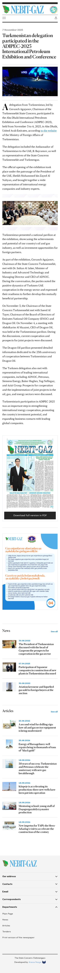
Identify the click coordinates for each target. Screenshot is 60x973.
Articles (6, 925)
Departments (9, 907)
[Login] (56, 18)
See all (54, 631)
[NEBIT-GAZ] (19, 863)
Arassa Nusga (35, 962)
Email (5, 891)
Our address (9, 876)
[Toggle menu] (4, 18)
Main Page (7, 914)
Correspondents (11, 899)
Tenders (6, 931)
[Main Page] (25, 10)
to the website (49, 130)
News (5, 919)
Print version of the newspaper (18, 937)
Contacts (7, 884)
